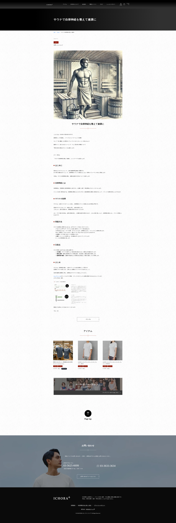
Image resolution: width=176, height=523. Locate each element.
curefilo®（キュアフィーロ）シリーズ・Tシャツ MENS (87, 362)
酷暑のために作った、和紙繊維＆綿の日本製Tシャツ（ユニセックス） (62, 362)
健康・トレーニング (58, 44)
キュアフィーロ (57, 276)
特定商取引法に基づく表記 (84, 505)
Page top (88, 419)
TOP (54, 32)
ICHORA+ (80, 366)
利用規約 (73, 505)
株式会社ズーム (89, 509)
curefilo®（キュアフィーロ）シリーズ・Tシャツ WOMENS (112, 362)
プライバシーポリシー (99, 505)
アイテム (60, 366)
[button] (128, 4)
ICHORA (55, 366)
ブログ (58, 32)
